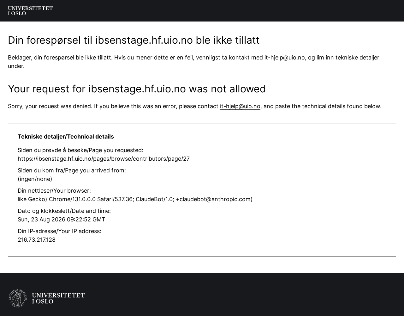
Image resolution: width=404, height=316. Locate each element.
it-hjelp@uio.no (284, 57)
